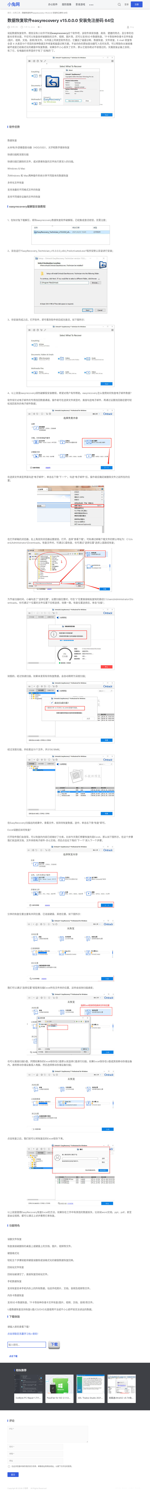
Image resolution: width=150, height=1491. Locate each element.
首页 (9, 13)
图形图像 (66, 4)
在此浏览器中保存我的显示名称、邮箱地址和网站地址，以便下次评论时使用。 (42, 1466)
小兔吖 (131, 1488)
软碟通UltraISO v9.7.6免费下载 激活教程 (121, 1398)
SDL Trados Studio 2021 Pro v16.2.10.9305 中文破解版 (90, 1398)
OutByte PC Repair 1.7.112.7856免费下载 (28, 1398)
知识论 (124, 1488)
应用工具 (16, 13)
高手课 (118, 1488)
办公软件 (53, 4)
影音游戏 (80, 4)
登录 (127, 4)
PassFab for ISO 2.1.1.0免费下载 (59, 1398)
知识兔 (137, 1488)
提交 (13, 1474)
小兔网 (25, 1488)
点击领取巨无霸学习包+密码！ (23, 1333)
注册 (137, 4)
